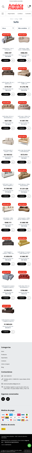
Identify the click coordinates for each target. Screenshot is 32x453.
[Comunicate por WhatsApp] (29, 445)
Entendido (27, 450)
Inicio (11, 19)
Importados (11, 13)
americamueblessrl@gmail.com (12, 384)
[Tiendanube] (6, 445)
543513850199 (8, 376)
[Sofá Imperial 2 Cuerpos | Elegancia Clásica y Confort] (13, 331)
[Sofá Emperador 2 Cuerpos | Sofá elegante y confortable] (13, 162)
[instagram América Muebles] (3, 399)
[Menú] (3, 13)
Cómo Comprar (5, 364)
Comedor (28, 13)
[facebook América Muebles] (8, 399)
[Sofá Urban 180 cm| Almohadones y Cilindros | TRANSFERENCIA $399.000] (29, 297)
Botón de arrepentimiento (12, 442)
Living (16, 19)
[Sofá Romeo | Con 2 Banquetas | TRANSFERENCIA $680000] (13, 60)
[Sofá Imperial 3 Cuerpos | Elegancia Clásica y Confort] (13, 297)
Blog (2, 367)
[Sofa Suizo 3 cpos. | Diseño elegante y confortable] (13, 196)
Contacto (3, 361)
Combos (20, 13)
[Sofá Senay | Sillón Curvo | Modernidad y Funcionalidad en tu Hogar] (29, 60)
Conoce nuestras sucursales (16, 1)
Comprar (5, 60)
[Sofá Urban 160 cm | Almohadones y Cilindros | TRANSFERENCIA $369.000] (13, 128)
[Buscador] (3, 6)
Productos (4, 354)
